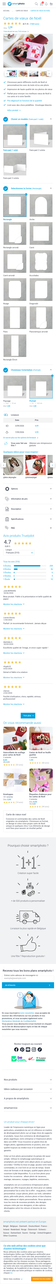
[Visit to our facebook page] (16, 1049)
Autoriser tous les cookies (42, 1279)
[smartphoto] (16, 4)
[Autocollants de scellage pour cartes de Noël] (15, 738)
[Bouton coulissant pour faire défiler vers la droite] (49, 73)
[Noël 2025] (12, 11)
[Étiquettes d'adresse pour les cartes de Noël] (41, 780)
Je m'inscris (10, 985)
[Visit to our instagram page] (34, 1049)
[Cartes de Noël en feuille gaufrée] (41, 738)
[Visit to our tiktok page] (39, 1049)
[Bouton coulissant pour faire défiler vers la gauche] (7, 73)
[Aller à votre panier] (51, 3)
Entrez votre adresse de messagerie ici (21, 975)
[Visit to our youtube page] (28, 1049)
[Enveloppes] (15, 780)
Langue (9, 550)
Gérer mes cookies (12, 1279)
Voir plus (27, 715)
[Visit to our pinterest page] (22, 1049)
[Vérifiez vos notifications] (46, 3)
